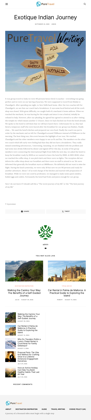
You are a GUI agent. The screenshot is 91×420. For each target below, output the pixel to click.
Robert (60, 300)
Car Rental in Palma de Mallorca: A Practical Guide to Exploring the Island (67, 293)
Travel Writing (58, 409)
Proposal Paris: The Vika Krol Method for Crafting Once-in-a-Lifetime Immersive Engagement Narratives (28, 356)
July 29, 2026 (22, 364)
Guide (44, 409)
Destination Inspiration (24, 286)
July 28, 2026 (22, 377)
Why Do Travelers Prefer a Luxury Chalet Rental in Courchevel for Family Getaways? (29, 342)
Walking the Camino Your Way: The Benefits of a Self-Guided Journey (24, 293)
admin (54, 24)
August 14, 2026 (71, 300)
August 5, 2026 (23, 348)
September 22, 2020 (42, 24)
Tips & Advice (67, 286)
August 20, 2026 (27, 300)
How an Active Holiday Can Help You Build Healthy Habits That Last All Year (28, 371)
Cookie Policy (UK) (77, 409)
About (8, 409)
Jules (17, 300)
